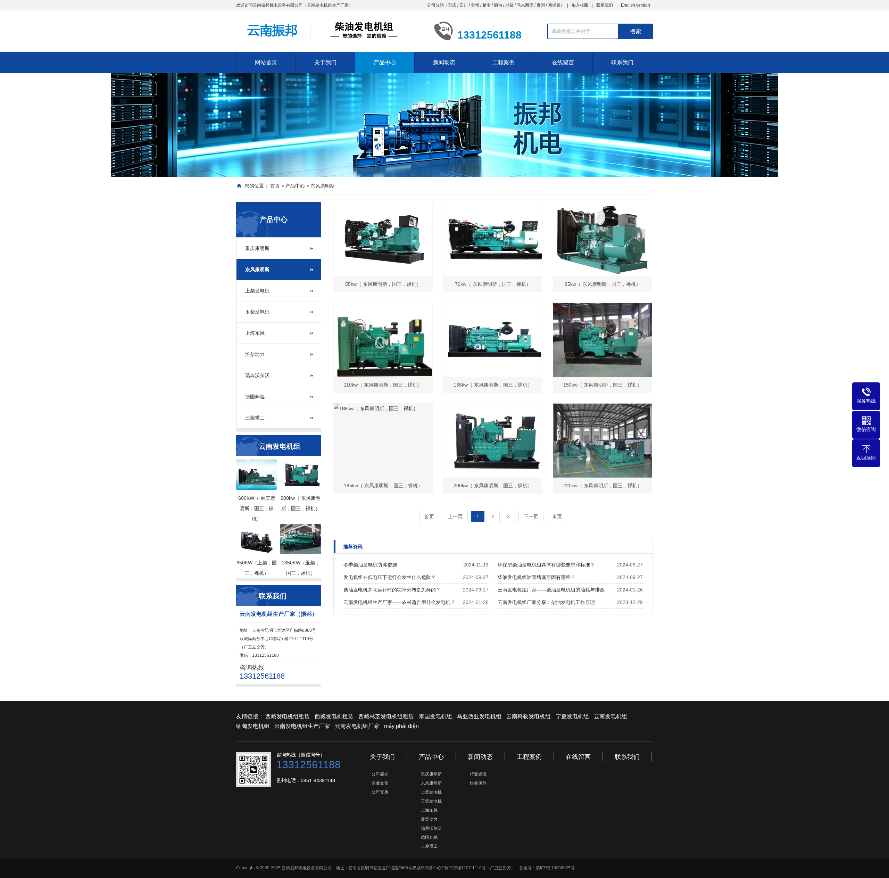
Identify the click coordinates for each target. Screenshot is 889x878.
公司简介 (380, 774)
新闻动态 (444, 62)
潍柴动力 (255, 354)
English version (635, 5)
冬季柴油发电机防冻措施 (370, 565)
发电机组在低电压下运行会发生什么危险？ (389, 577)
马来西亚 (525, 5)
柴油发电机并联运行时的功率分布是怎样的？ (392, 590)
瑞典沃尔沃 (257, 375)
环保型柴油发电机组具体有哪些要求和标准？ (546, 565)
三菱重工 (255, 418)
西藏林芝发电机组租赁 (386, 716)
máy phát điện (401, 726)
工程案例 (503, 62)
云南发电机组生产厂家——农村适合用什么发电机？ (399, 602)
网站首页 (266, 62)
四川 (463, 5)
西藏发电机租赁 (334, 716)
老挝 (509, 5)
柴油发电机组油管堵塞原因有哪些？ (536, 577)
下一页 (531, 516)
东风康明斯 (322, 186)
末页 (557, 516)
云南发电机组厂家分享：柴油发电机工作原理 (546, 602)
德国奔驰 (255, 396)
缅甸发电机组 (252, 726)
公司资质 (380, 792)
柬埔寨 (554, 5)
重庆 (452, 5)
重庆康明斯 (257, 248)
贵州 (475, 5)
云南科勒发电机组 (528, 716)
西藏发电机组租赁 (287, 716)
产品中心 (385, 62)
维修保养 (478, 783)
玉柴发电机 (257, 312)
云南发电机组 (610, 716)
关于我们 (325, 62)
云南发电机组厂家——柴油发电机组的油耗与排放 (551, 590)
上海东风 (255, 333)
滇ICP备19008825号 (555, 867)
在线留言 (563, 62)
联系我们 (604, 5)
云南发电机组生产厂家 (302, 726)
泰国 (541, 5)
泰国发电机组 (435, 716)
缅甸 (498, 5)
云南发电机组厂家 (357, 726)
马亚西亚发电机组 (479, 716)
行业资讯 (478, 774)
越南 (486, 5)
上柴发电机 (257, 290)
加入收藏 (580, 5)
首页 (275, 186)
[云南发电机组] (330, 30)
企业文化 (380, 783)
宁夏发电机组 (572, 716)
